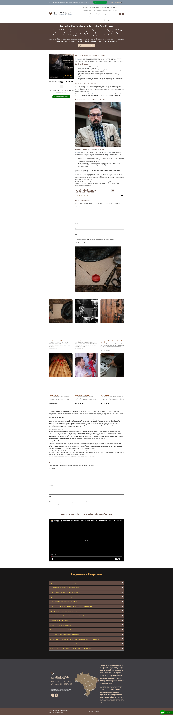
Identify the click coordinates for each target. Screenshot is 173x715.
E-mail (77, 228)
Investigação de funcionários (83, 341)
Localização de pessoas (111, 7)
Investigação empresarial (89, 10)
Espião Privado (104, 395)
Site (76, 234)
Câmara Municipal (87, 171)
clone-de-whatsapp (99, 7)
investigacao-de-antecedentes (109, 14)
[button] (61, 86)
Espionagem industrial (94, 17)
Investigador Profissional (82, 395)
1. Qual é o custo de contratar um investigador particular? (65, 583)
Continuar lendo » (53, 348)
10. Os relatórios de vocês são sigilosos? (60, 625)
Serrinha (77, 59)
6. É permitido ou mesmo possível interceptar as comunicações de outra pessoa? (72, 606)
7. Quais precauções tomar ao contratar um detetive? (64, 611)
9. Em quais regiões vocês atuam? (59, 620)
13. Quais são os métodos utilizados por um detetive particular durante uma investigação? (74, 639)
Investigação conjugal (88, 7)
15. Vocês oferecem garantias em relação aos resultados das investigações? (70, 648)
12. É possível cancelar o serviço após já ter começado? (65, 634)
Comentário (78, 206)
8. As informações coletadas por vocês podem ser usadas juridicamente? (69, 615)
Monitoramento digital (95, 14)
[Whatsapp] (120, 14)
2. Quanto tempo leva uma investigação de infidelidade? (65, 587)
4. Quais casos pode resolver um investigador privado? (64, 597)
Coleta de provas (112, 10)
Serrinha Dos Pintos (89, 94)
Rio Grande (108, 152)
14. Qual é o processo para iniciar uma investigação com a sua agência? (69, 644)
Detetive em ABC (53, 395)
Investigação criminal (102, 10)
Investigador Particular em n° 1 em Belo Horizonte (112, 341)
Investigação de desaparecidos (109, 17)
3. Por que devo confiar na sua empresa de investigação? (65, 592)
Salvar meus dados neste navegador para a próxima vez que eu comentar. (95, 239)
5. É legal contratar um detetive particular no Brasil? (64, 601)
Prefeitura (77, 171)
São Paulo (112, 88)
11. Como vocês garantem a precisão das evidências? (64, 630)
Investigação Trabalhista (111, 20)
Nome (77, 223)
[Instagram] (123, 14)
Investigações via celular (56, 341)
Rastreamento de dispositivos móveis (95, 20)
